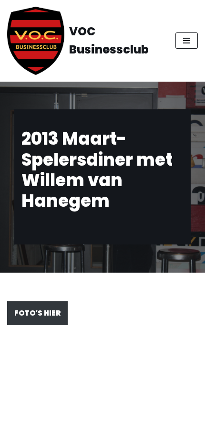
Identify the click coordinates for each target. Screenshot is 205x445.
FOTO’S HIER (37, 313)
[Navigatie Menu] (186, 40)
